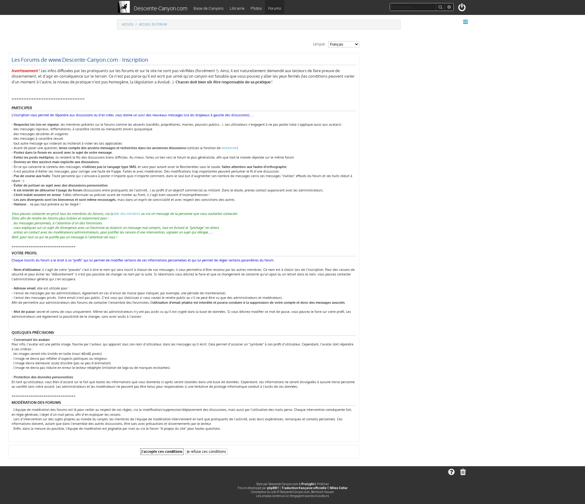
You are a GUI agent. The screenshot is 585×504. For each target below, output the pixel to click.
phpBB (272, 488)
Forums (274, 8)
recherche (229, 148)
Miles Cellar (339, 488)
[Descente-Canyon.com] (124, 7)
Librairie (237, 8)
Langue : (320, 44)
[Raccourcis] (466, 22)
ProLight (307, 484)
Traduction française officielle (304, 488)
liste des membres (127, 214)
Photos (256, 8)
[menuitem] (462, 8)
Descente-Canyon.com (160, 8)
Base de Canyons (208, 8)
